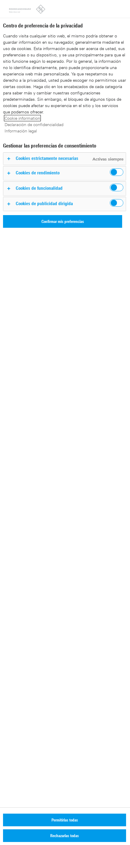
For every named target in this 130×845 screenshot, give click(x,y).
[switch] (116, 172)
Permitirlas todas (64, 819)
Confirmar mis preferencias (62, 221)
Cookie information (22, 118)
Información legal (21, 130)
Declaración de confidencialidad (34, 124)
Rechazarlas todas (64, 835)
